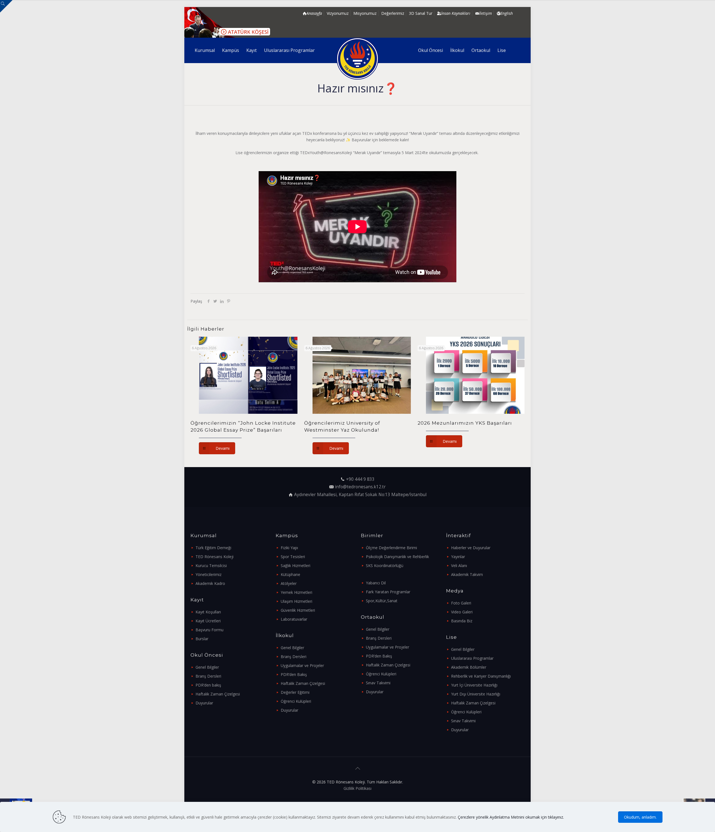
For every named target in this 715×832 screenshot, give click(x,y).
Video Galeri (462, 612)
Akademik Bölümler (468, 667)
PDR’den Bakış (294, 674)
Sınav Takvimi (378, 682)
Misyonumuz (364, 13)
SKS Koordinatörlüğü (384, 565)
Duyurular (204, 703)
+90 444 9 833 (360, 479)
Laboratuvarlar (294, 619)
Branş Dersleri (208, 676)
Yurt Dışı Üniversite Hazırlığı (475, 694)
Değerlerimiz (392, 13)
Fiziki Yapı (289, 547)
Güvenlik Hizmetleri (298, 610)
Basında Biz (461, 620)
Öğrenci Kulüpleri (296, 701)
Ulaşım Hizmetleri (296, 601)
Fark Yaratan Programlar (388, 591)
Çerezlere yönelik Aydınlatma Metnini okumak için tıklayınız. (511, 817)
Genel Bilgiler (207, 667)
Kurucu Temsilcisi (211, 565)
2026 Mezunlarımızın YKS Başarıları (465, 423)
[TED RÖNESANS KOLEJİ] (358, 59)
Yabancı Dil (376, 582)
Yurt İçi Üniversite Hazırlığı (474, 685)
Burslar (202, 638)
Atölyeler (289, 583)
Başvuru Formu (209, 629)
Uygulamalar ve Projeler (302, 665)
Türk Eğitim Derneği (213, 547)
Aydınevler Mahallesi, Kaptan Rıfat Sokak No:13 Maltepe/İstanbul (360, 495)
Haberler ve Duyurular (470, 547)
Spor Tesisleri (293, 556)
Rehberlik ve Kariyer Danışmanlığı (481, 676)
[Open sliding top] (6, 6)
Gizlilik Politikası (357, 788)
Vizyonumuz (338, 13)
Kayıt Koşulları (208, 612)
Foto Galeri (461, 603)
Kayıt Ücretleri (208, 620)
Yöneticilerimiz (208, 574)
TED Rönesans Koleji (214, 556)
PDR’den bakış (208, 685)
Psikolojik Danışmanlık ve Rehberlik (397, 556)
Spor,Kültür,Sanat (381, 600)
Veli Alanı (459, 565)
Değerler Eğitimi (295, 692)
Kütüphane (290, 574)
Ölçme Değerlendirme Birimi (391, 547)
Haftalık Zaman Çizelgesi (218, 694)
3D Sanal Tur (420, 13)
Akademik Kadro (210, 583)
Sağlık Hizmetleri (295, 565)
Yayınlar (458, 556)
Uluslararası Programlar (472, 658)
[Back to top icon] (357, 768)
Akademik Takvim (467, 574)
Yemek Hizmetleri (296, 592)
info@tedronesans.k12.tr (360, 487)
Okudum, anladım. (640, 817)
